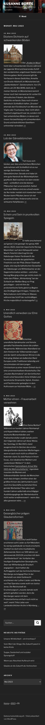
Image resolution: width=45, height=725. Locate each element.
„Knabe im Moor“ (33, 63)
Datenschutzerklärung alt (14, 716)
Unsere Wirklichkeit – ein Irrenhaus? (20, 639)
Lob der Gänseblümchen (18, 138)
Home (6, 703)
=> (25, 126)
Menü (24, 16)
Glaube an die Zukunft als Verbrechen (20, 666)
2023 (13, 703)
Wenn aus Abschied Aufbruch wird (19, 661)
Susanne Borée (19, 4)
